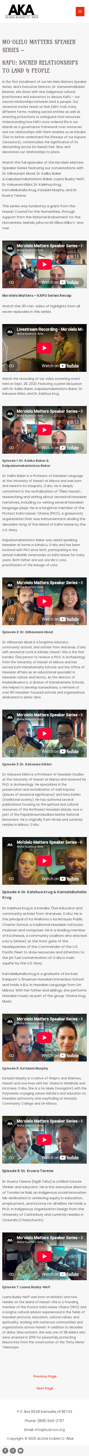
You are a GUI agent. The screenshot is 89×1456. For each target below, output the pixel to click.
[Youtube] (21, 1451)
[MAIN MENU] (80, 11)
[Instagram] (13, 1451)
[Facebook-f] (5, 1451)
